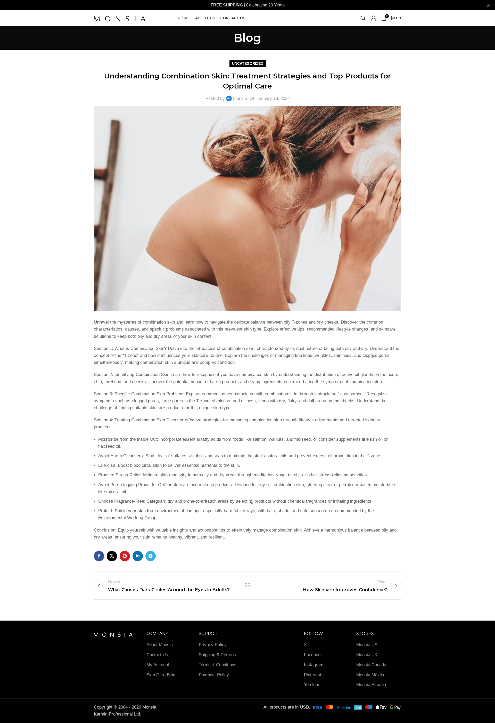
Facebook (313, 654)
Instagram (313, 664)
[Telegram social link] (150, 556)
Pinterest (312, 674)
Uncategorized (247, 64)
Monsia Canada (371, 664)
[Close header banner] (488, 5)
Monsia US (366, 644)
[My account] (373, 18)
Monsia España (371, 684)
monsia (240, 98)
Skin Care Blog (160, 674)
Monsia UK (366, 654)
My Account (157, 664)
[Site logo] (119, 17)
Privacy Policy (213, 644)
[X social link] (112, 556)
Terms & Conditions (217, 664)
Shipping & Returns (217, 654)
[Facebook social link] (99, 556)
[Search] (363, 18)
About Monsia (159, 644)
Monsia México (370, 674)
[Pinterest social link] (125, 556)
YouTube (312, 684)
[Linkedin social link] (138, 556)
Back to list (248, 586)
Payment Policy (214, 674)
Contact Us (157, 654)
